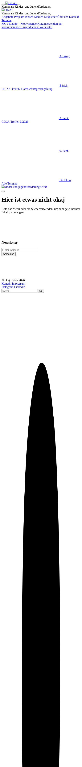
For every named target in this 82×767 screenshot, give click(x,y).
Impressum (18, 283)
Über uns (63, 16)
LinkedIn (20, 287)
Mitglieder (50, 16)
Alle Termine (9, 183)
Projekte (19, 16)
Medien (39, 16)
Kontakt (74, 16)
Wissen (29, 16)
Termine (6, 20)
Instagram (8, 287)
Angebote (8, 16)
